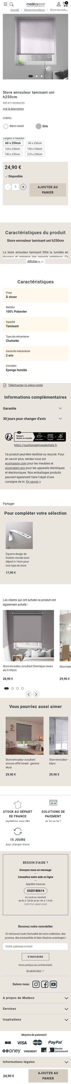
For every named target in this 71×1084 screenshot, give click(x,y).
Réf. (5, 102)
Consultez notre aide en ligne (35, 877)
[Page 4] (22, 688)
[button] (35, 409)
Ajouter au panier (48, 189)
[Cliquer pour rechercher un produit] (11, 4)
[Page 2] (37, 76)
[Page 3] (42, 76)
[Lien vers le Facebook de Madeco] (45, 984)
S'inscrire (35, 956)
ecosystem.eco (15, 468)
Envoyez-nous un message (35, 869)
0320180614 (35, 891)
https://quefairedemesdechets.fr (35, 445)
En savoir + (33, 482)
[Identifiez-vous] (58, 4)
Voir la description (13, 108)
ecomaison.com (16, 463)
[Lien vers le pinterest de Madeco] (54, 984)
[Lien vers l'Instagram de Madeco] (36, 984)
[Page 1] (30, 76)
